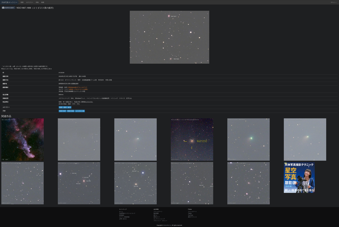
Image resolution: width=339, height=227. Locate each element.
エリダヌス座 (80, 111)
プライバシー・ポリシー (160, 220)
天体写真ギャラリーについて (127, 213)
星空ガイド (157, 217)
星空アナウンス (192, 217)
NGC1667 (62, 111)
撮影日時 (5, 76)
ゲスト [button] (332, 2)
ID (3, 73)
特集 (37, 2)
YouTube (190, 215)
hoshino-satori (9, 8)
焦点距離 (5, 95)
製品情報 (156, 213)
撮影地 (5, 84)
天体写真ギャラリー (9, 2)
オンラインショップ (159, 219)
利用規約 (121, 215)
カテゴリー (29, 2)
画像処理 (5, 98)
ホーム (121, 211)
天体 (4, 111)
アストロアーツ (158, 211)
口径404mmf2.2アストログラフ (77, 87)
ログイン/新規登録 (124, 217)
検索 (42, 2)
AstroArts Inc (167, 225)
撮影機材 (5, 87)
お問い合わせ (123, 219)
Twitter (190, 213)
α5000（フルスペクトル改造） (79, 89)
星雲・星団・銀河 (65, 107)
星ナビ (155, 215)
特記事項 (5, 102)
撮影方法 (5, 80)
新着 (22, 2)
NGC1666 (71, 111)
